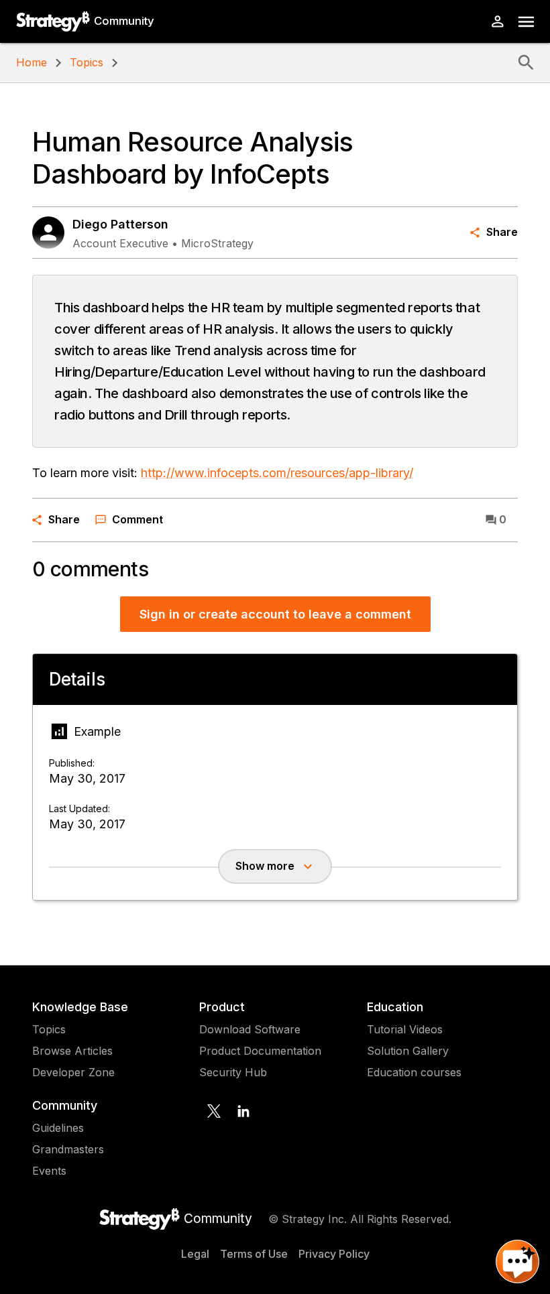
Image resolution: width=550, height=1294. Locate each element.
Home (31, 62)
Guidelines (58, 1128)
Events (49, 1170)
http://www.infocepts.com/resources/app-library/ (277, 473)
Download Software (249, 1029)
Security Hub (233, 1072)
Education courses (414, 1072)
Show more (264, 865)
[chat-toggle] (517, 1261)
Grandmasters (68, 1149)
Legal (195, 1253)
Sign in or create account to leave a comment (275, 614)
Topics (86, 62)
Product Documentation (260, 1050)
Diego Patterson (120, 224)
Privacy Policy (334, 1253)
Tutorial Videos (405, 1029)
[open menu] (526, 22)
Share (502, 232)
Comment (137, 519)
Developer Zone (73, 1072)
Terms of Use (254, 1253)
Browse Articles (72, 1050)
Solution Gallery (408, 1050)
